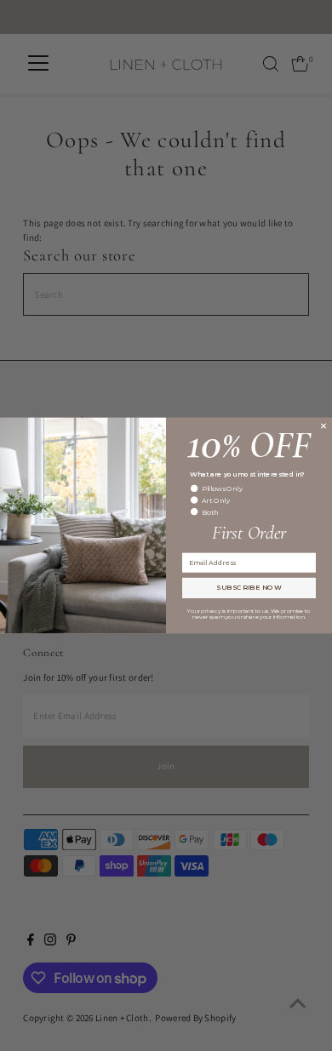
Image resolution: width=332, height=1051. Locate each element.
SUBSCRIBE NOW (249, 587)
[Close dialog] (323, 425)
